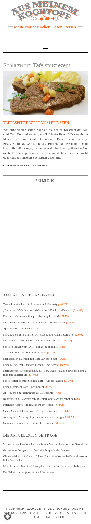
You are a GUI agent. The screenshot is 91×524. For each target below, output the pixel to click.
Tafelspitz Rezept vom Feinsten (36, 123)
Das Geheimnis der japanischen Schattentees (28, 472)
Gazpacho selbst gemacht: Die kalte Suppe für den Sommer (36, 450)
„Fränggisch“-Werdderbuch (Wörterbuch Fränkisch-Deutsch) (37, 310)
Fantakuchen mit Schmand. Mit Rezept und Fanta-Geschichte (38, 334)
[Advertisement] (45, 233)
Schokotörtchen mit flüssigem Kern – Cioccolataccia (33, 380)
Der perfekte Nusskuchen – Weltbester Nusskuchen (32, 340)
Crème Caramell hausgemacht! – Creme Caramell (31, 410)
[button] (7, 516)
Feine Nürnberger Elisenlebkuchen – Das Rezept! (31, 364)
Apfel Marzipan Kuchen (17, 328)
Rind (26, 165)
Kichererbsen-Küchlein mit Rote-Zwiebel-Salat (30, 358)
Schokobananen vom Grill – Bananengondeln (29, 346)
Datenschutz (56, 517)
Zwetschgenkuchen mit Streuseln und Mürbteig (30, 304)
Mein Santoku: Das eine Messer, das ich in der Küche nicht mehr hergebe (44, 466)
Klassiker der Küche (13, 165)
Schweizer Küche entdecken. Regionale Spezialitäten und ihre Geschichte (45, 444)
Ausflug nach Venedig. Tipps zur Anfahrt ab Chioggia (34, 417)
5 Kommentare (40, 165)
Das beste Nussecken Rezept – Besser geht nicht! (31, 316)
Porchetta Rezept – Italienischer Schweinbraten (30, 404)
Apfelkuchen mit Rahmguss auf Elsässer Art (28, 392)
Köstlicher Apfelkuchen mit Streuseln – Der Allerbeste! (34, 322)
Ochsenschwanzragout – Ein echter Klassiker (28, 422)
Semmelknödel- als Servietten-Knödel (25, 352)
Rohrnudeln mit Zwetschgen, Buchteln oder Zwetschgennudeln (39, 398)
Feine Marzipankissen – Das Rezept (23, 386)
